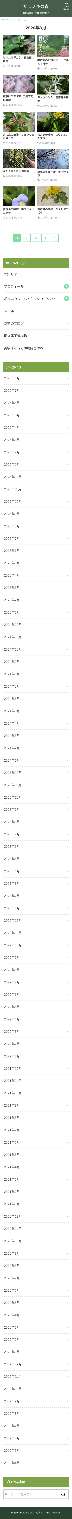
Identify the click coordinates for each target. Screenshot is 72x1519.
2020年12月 (13, 1216)
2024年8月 (12, 674)
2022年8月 (12, 970)
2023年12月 (13, 773)
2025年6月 (12, 550)
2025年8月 (12, 526)
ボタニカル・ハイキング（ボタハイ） (32, 299)
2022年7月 (12, 982)
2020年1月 (12, 1352)
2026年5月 (12, 415)
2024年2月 (12, 748)
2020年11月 (12, 1229)
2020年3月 (12, 1327)
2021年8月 (12, 1118)
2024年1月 (12, 760)
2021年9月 (12, 1105)
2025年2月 (12, 600)
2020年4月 (12, 1315)
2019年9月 (12, 1401)
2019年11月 (12, 1376)
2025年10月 (13, 501)
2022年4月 (12, 1019)
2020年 (17, 20)
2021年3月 (12, 1179)
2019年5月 (12, 1450)
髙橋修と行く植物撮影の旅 (23, 348)
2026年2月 (12, 452)
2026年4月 (12, 427)
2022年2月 (12, 1044)
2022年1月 (12, 1056)
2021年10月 (13, 1093)
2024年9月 (12, 662)
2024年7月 (12, 686)
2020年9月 (12, 1253)
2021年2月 (12, 1192)
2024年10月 (13, 649)
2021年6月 (12, 1142)
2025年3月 (12, 587)
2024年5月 (12, 711)
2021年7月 (12, 1130)
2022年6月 (12, 994)
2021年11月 (12, 1080)
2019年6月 (12, 1438)
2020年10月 (13, 1241)
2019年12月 (13, 1364)
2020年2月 (12, 1339)
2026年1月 (12, 464)
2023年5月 (12, 859)
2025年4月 (12, 575)
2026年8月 (12, 378)
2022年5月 (12, 1007)
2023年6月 (12, 846)
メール (9, 311)
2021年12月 (13, 1068)
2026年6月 (12, 403)
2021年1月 (12, 1204)
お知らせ (10, 274)
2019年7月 (12, 1426)
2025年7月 (12, 538)
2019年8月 (12, 1413)
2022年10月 (13, 945)
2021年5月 (12, 1155)
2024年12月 (13, 625)
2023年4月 (12, 871)
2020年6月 (12, 1290)
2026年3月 (12, 440)
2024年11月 (12, 637)
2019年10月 (13, 1389)
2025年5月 (12, 563)
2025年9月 (12, 514)
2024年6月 (12, 699)
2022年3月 (12, 1031)
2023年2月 (12, 896)
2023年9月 (12, 809)
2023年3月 (12, 883)
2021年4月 (12, 1167)
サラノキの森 (36, 6)
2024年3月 (12, 736)
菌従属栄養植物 (15, 336)
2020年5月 (12, 1303)
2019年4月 (12, 1463)
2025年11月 (12, 489)
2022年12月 (13, 920)
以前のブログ (14, 323)
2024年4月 (12, 723)
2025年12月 (13, 477)
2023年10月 (13, 797)
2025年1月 (12, 612)
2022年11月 (12, 933)
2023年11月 (12, 785)
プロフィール (14, 286)
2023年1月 (12, 908)
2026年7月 (12, 390)
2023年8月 (12, 822)
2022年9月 (12, 957)
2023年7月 (12, 834)
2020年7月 (12, 1278)
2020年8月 (12, 1266)
